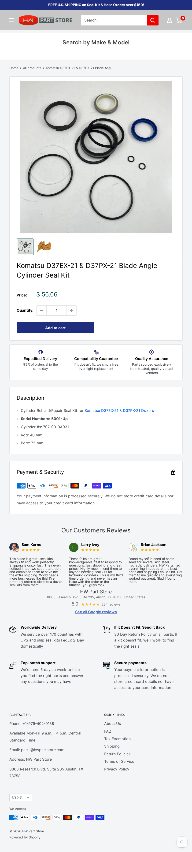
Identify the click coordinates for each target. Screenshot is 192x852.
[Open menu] (11, 20)
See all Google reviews (96, 612)
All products (32, 68)
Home (13, 68)
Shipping (112, 746)
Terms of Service (119, 761)
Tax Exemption (117, 738)
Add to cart (55, 327)
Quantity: (25, 310)
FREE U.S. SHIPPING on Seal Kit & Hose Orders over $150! (96, 5)
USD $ (17, 797)
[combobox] (114, 20)
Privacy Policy (116, 769)
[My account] (169, 20)
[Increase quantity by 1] (71, 310)
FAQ (107, 731)
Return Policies (117, 754)
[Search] (153, 20)
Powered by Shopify (25, 837)
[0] (179, 20)
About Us (112, 723)
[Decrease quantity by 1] (41, 310)
